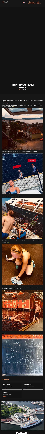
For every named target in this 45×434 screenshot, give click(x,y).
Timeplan (37, 2)
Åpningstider (31, 2)
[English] (23, 2)
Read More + (4, 396)
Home (20, 89)
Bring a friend (6, 384)
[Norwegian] (25, 2)
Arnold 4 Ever (27, 384)
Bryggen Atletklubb (32, 3)
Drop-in (38, 1)
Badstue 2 (5, 392)
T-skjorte (39, 3)
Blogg (29, 1)
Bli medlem (33, 1)
